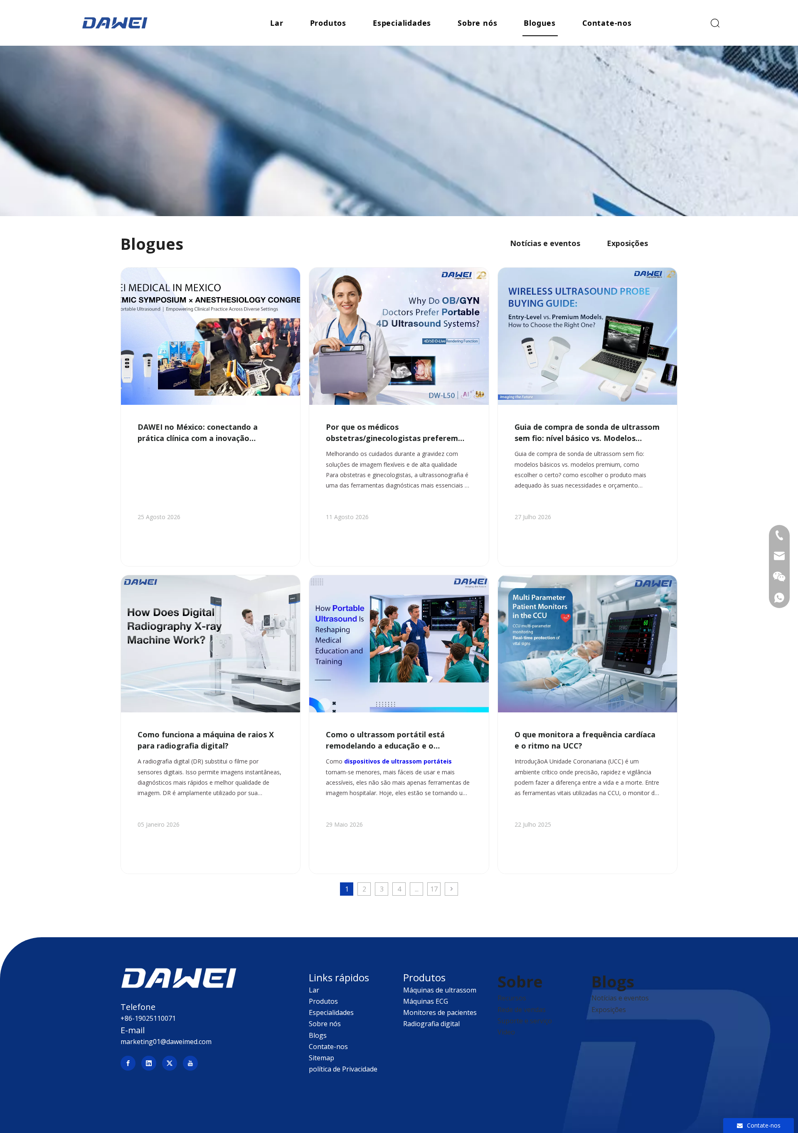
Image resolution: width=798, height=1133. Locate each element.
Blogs (318, 1035)
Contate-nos (607, 23)
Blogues (540, 23)
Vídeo (506, 1032)
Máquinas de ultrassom (439, 990)
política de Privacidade (343, 1069)
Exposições (627, 243)
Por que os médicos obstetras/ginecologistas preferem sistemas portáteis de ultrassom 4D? (394, 433)
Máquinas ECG (425, 1001)
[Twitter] (169, 1063)
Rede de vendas (522, 1009)
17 (434, 889)
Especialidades (402, 23)
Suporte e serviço (525, 1020)
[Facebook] (128, 1063)
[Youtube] (190, 1063)
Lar (276, 23)
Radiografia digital (431, 1023)
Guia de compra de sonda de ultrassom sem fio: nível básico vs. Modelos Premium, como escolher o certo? (587, 433)
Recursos (512, 997)
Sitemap (321, 1057)
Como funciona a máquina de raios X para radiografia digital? (206, 740)
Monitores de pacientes (440, 1012)
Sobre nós (477, 23)
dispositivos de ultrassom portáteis (398, 761)
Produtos (328, 23)
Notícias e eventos (545, 243)
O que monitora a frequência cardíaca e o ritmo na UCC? (585, 740)
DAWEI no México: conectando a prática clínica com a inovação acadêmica (198, 433)
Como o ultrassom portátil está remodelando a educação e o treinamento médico (385, 740)
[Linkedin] (148, 1063)
